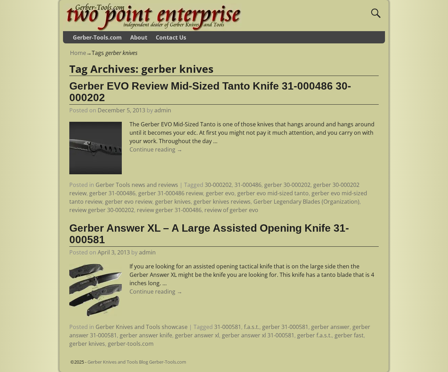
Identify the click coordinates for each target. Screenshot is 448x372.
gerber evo (220, 193)
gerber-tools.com (131, 344)
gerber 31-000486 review (170, 193)
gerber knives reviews (222, 201)
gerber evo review (128, 201)
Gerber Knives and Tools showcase (142, 327)
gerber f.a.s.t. (314, 335)
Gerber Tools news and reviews (137, 185)
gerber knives (173, 201)
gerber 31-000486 (112, 193)
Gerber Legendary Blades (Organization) (306, 201)
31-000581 (227, 327)
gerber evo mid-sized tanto (273, 193)
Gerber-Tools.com (97, 37)
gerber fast (349, 335)
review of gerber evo (231, 210)
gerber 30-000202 (287, 185)
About (138, 37)
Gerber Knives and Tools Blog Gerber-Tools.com (137, 362)
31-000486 (247, 185)
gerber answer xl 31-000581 (258, 335)
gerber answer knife (146, 335)
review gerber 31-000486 (169, 210)
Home (78, 53)
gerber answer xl (197, 335)
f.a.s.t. (251, 327)
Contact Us (171, 37)
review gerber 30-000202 (101, 210)
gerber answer (330, 327)
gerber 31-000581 (285, 327)
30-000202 (218, 185)
